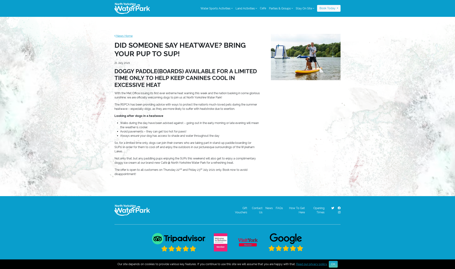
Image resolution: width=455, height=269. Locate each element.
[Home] (132, 8)
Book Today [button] (327, 8)
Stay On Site (304, 8)
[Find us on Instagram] (339, 212)
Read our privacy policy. (311, 264)
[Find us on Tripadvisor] (178, 242)
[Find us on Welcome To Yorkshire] (220, 242)
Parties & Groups (280, 8)
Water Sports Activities (215, 8)
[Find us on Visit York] (248, 242)
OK (333, 264)
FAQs (279, 208)
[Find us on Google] (285, 242)
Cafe (263, 8)
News (269, 208)
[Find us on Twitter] (333, 208)
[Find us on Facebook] (339, 208)
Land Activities (245, 8)
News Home (124, 36)
